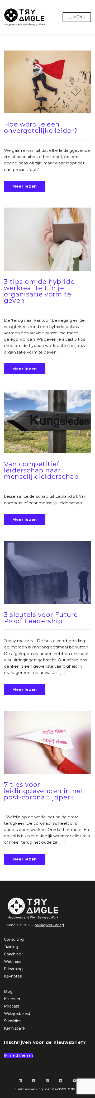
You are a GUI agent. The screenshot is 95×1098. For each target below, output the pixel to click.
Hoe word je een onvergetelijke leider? (41, 127)
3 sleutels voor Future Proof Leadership (41, 618)
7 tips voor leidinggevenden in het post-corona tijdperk (44, 791)
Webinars (12, 961)
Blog (8, 991)
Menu (78, 17)
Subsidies (12, 1021)
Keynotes (13, 976)
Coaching (12, 954)
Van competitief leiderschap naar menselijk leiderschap (41, 470)
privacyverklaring (49, 925)
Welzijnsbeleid (17, 1013)
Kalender (12, 998)
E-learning (13, 968)
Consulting (14, 939)
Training (11, 946)
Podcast (11, 1006)
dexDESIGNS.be (67, 1089)
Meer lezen (24, 186)
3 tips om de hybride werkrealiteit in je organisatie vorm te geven (39, 291)
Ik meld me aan (18, 1055)
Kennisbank (14, 1028)
